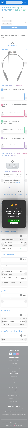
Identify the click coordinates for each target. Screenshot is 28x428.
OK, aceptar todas (14, 220)
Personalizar (14, 223)
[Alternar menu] (25, 2)
